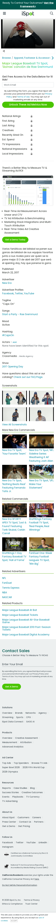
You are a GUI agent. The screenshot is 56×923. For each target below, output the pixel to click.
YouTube (29, 293)
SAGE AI (30, 721)
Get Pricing (24, 826)
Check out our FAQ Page (27, 377)
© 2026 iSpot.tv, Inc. (11, 900)
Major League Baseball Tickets (20, 615)
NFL (4, 578)
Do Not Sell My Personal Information (19, 885)
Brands (19, 712)
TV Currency (33, 796)
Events (5, 796)
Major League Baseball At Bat (19, 610)
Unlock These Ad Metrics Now (28, 104)
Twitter (19, 293)
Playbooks (17, 796)
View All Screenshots (14, 424)
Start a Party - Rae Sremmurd (20, 314)
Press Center (9, 821)
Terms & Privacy (32, 900)
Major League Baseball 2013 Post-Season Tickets (26, 628)
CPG (28, 717)
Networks (30, 712)
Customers (23, 817)
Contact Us (25, 821)
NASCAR (7, 597)
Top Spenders (21, 763)
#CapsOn (8, 335)
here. (37, 879)
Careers (36, 817)
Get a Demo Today (15, 239)
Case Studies (20, 788)
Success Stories (10, 792)
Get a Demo (8, 826)
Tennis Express (10, 587)
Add (15, 342)
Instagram (7, 846)
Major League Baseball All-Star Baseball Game (25, 621)
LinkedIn (42, 842)
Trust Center (31, 903)
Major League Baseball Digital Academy (25, 634)
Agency (42, 712)
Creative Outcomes (32, 792)
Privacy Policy (38, 674)
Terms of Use (23, 96)
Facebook (8, 293)
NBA (4, 592)
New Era (7, 283)
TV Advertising (10, 801)
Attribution (26, 742)
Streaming (7, 717)
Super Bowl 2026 (11, 767)
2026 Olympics (10, 771)
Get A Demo (11, 686)
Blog (32, 788)
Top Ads (6, 763)
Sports (19, 717)
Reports (6, 788)
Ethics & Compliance (12, 903)
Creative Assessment (26, 738)
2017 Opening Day (12, 366)
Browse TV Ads (39, 763)
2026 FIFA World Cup (34, 767)
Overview (7, 712)
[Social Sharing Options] (4, 51)
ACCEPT (14, 921)
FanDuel (7, 582)
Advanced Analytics (12, 746)
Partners (38, 821)
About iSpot (8, 817)
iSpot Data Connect (12, 721)
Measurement (9, 742)
